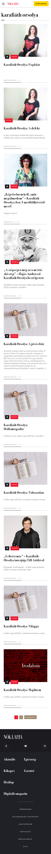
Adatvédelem (25, 824)
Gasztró (29, 770)
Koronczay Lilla (9, 222)
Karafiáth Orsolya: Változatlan (24, 492)
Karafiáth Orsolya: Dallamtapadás (16, 426)
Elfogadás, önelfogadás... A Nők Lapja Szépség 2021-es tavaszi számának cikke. (24, 568)
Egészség (30, 759)
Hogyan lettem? (10, 213)
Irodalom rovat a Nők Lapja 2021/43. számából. (24, 436)
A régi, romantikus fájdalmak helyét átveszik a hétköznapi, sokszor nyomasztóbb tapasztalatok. (24, 136)
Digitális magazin (15, 793)
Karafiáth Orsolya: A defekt (22, 128)
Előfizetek (41, 4)
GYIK (25, 846)
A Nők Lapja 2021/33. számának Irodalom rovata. (24, 499)
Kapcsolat (25, 832)
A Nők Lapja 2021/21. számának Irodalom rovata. (24, 633)
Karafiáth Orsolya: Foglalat (22, 64)
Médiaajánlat (25, 839)
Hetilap (14, 56)
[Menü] (3, 3)
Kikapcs (9, 770)
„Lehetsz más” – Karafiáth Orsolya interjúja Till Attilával (24, 558)
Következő (30, 717)
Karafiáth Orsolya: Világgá (21, 626)
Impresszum (25, 809)
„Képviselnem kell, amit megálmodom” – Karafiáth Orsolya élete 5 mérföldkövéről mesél (24, 200)
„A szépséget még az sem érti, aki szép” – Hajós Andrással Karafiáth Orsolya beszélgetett (24, 273)
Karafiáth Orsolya (10, 80)
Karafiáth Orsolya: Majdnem (22, 689)
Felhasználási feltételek (25, 817)
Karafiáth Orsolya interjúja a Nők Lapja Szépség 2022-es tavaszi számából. (24, 286)
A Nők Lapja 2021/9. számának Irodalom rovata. (24, 697)
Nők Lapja (13, 3)
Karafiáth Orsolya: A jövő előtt (24, 343)
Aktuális (15, 262)
